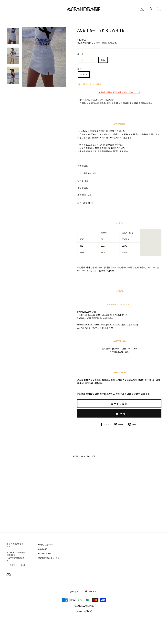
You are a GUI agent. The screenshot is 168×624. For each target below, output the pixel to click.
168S (103, 59)
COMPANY (42, 549)
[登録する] (23, 565)
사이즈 (80, 54)
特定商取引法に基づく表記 (48, 558)
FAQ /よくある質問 (45, 544)
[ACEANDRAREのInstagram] (8, 575)
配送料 (85, 43)
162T (93, 59)
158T (82, 59)
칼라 (79, 69)
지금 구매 (119, 413)
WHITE (83, 74)
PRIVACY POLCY (44, 553)
